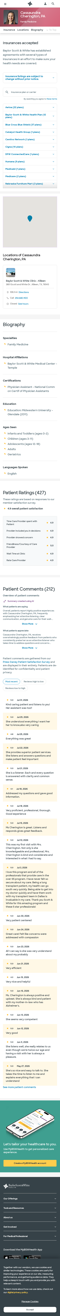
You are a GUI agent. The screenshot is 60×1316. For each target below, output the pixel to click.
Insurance (9, 29)
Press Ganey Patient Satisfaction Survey (26, 661)
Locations (23, 29)
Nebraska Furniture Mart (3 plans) (24, 183)
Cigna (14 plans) (14, 147)
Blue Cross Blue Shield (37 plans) (23, 124)
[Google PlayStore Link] (32, 1258)
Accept (30, 1309)
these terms (52, 99)
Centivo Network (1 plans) (20, 139)
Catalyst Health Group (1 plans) (22, 132)
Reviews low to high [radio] (15, 688)
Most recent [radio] (11, 681)
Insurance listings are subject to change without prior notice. (24, 77)
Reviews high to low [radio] (34, 681)
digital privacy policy (17, 1292)
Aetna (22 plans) (14, 107)
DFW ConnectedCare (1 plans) (22, 154)
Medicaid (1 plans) (15, 169)
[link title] (30, 4)
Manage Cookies (30, 1301)
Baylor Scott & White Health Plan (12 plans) (25, 116)
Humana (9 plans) (15, 161)
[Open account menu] (45, 4)
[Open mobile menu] (5, 4)
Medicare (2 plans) (15, 176)
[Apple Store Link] (12, 1258)
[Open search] (53, 4)
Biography (37, 29)
